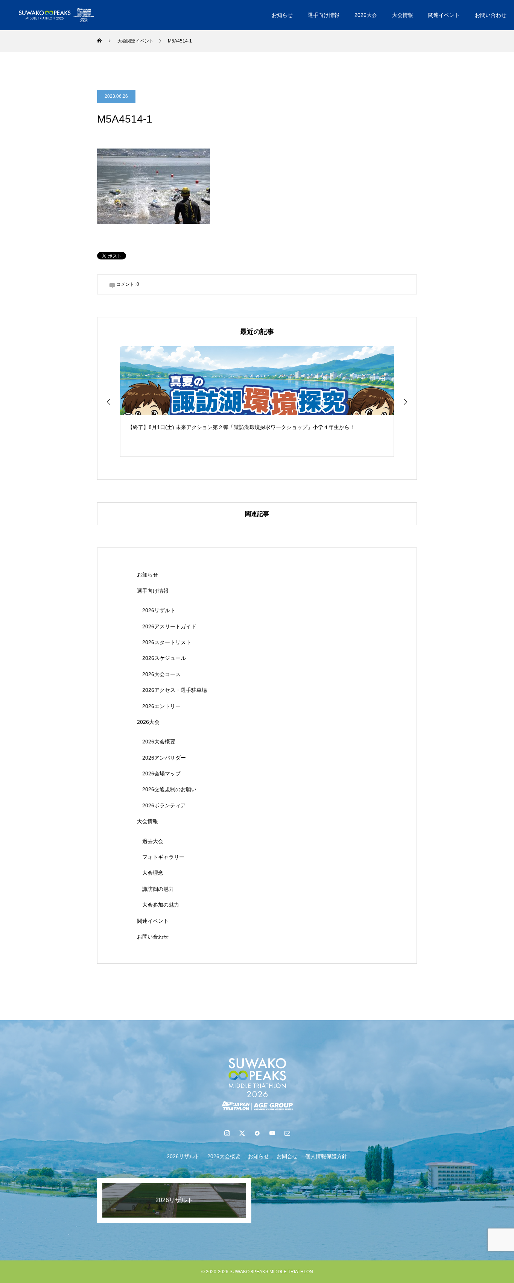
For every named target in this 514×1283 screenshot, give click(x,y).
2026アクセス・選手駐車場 (174, 690)
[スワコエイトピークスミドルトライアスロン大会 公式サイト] (56, 15)
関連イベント (444, 15)
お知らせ (282, 15)
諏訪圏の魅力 (158, 889)
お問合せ (287, 1156)
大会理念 (152, 873)
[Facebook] (257, 1133)
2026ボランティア (164, 805)
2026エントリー (161, 706)
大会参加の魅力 (160, 905)
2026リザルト (158, 610)
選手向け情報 (323, 15)
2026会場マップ (161, 773)
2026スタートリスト (166, 642)
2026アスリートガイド (169, 626)
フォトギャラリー (163, 857)
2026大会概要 (158, 742)
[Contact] (287, 1133)
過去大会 (152, 841)
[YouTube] (272, 1133)
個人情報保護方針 (326, 1156)
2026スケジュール (164, 658)
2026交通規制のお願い (169, 789)
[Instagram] (227, 1133)
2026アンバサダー (164, 758)
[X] (242, 1133)
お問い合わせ (490, 15)
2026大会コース (161, 674)
